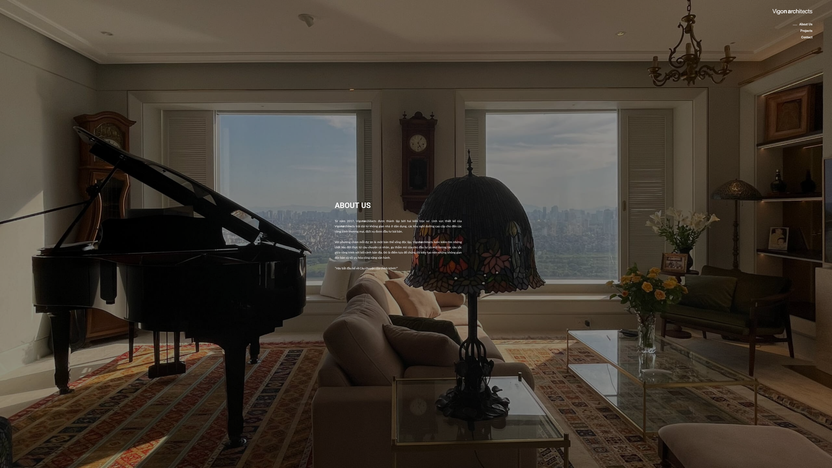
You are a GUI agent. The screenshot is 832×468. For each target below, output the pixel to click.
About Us (805, 24)
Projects (806, 31)
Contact (806, 37)
